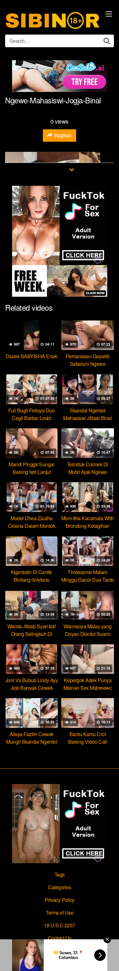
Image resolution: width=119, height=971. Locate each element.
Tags (60, 874)
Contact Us (59, 938)
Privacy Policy (60, 899)
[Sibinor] (52, 19)
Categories (59, 887)
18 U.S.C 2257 (59, 925)
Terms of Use (59, 912)
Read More (56, 169)
